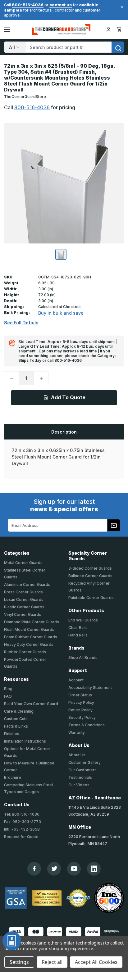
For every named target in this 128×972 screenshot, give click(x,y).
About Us (76, 755)
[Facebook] (34, 868)
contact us (60, 4)
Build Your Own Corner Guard (31, 703)
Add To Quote (68, 397)
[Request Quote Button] (11, 940)
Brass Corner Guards (23, 592)
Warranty (76, 732)
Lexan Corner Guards (23, 599)
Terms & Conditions (86, 725)
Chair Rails (78, 627)
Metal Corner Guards (23, 562)
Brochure (12, 777)
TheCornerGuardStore (25, 96)
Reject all (52, 962)
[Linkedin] (94, 869)
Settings (19, 962)
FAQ (8, 696)
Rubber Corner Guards (25, 652)
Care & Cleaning (19, 711)
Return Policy (80, 710)
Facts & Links (16, 726)
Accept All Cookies (96, 962)
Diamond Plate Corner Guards (31, 622)
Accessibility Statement (90, 687)
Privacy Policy (81, 702)
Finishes (11, 733)
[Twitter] (54, 868)
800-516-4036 (27, 4)
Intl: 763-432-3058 (22, 829)
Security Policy (82, 717)
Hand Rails (78, 635)
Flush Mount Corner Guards (29, 629)
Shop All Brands (83, 657)
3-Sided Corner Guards (90, 568)
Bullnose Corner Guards (90, 575)
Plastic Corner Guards (24, 607)
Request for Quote (21, 836)
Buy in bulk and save (61, 313)
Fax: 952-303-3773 (22, 821)
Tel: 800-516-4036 (21, 814)
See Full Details (21, 322)
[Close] (121, 7)
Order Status (80, 695)
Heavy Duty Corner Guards (28, 644)
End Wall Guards (83, 620)
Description (64, 431)
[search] (118, 47)
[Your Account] (108, 29)
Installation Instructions (25, 741)
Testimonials (80, 777)
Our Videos (78, 785)
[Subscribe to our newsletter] (113, 525)
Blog (8, 688)
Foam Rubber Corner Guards (30, 637)
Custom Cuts (16, 718)
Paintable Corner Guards (91, 597)
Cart (120, 29)
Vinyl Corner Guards (22, 614)
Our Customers (82, 770)
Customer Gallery (84, 762)
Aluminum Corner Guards (27, 584)
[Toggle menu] (7, 29)
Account (76, 680)
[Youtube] (74, 868)
